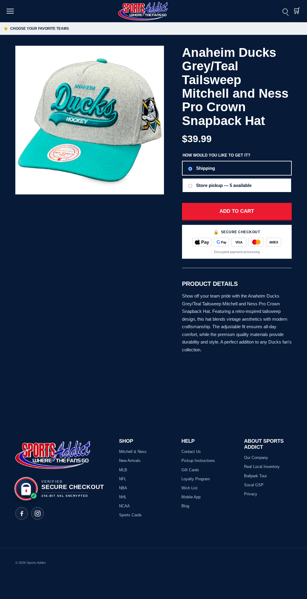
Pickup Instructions (198, 460)
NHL (123, 497)
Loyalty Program (195, 479)
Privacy (250, 494)
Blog (185, 506)
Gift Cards (190, 470)
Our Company (256, 457)
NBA (123, 488)
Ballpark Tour (255, 476)
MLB (123, 470)
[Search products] (285, 11)
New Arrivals (130, 460)
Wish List (189, 488)
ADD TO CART (236, 211)
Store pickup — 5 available (224, 185)
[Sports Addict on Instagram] (37, 513)
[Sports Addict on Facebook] (21, 513)
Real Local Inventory (262, 466)
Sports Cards (130, 515)
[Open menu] (11, 11)
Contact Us (191, 451)
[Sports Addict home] (146, 11)
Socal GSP (254, 485)
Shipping (205, 168)
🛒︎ (296, 11)
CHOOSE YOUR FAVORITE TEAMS (36, 29)
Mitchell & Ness (133, 451)
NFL (122, 479)
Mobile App (191, 497)
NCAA (124, 506)
